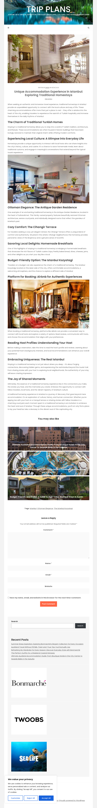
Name (48, 563)
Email (49, 575)
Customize (15, 798)
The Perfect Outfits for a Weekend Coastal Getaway (33, 653)
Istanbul (33, 508)
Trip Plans (48, 10)
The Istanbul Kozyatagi (63, 508)
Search (14, 621)
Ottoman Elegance (45, 508)
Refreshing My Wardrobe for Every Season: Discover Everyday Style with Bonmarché (45, 650)
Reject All (31, 798)
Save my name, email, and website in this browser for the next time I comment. (45, 598)
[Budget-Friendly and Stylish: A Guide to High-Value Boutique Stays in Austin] (48, 488)
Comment (48, 530)
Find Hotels (48, 99)
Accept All (46, 798)
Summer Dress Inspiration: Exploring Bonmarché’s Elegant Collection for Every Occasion (47, 644)
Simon (47, 88)
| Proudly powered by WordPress (72, 800)
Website (48, 586)
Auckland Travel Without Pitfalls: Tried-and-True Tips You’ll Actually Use (40, 647)
